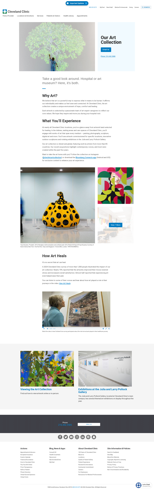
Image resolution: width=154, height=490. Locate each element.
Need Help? (109, 7)
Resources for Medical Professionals (90, 474)
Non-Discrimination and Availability (118, 469)
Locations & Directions (25, 16)
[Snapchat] (94, 437)
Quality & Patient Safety (85, 460)
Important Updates (77, 3)
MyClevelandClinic (55, 460)
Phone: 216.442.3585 (108, 56)
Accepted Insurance (26, 455)
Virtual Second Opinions (27, 474)
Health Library (68, 16)
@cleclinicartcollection (52, 157)
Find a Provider (8, 16)
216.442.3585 (65, 425)
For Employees (83, 472)
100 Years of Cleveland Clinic (87, 452)
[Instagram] (77, 437)
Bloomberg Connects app (86, 157)
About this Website (113, 457)
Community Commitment (85, 467)
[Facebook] (60, 437)
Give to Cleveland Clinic (27, 462)
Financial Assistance (26, 460)
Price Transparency (26, 467)
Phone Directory (25, 472)
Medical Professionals (121, 7)
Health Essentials (54, 455)
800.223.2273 (93, 7)
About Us (81, 455)
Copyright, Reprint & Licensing (116, 460)
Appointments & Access (27, 452)
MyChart (102, 7)
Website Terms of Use (114, 462)
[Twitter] (66, 437)
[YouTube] (71, 437)
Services (40, 16)
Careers (136, 7)
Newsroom (52, 457)
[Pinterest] (88, 437)
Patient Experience (84, 462)
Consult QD (52, 452)
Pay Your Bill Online (26, 464)
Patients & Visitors (53, 16)
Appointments (82, 16)
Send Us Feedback (113, 452)
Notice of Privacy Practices (115, 467)
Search (147, 7)
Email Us (106, 50)
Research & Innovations (85, 464)
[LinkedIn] (82, 437)
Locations (81, 457)
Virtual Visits (24, 477)
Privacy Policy (111, 464)
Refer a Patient (25, 469)
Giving (131, 7)
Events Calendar (25, 457)
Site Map (110, 455)
